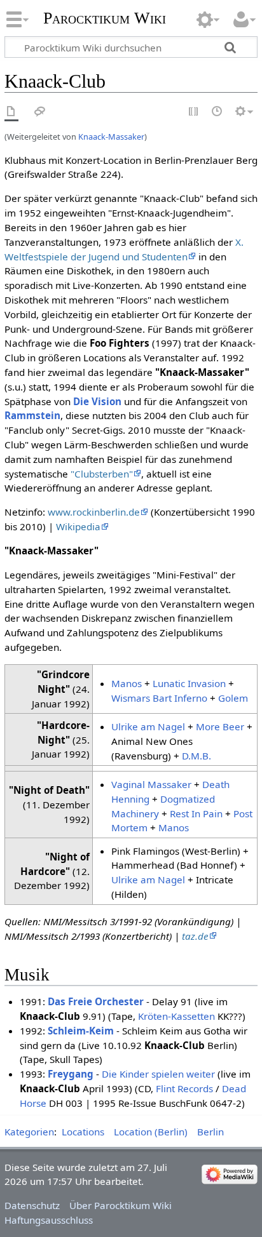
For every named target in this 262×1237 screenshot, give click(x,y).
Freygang (70, 1073)
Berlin (210, 1131)
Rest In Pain (196, 813)
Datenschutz (32, 1205)
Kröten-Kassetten (176, 1016)
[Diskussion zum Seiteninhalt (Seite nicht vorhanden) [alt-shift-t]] (40, 112)
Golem (233, 698)
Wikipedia (78, 526)
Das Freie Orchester (96, 1001)
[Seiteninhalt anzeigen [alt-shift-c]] (11, 112)
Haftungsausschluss (48, 1220)
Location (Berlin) (151, 1131)
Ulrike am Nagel (148, 726)
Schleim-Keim (81, 1030)
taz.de (195, 936)
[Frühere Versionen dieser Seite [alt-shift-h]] (217, 112)
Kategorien (29, 1131)
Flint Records (184, 1088)
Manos (126, 683)
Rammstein (32, 415)
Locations (83, 1131)
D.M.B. (196, 755)
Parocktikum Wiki (104, 17)
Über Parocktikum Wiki (120, 1205)
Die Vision (97, 401)
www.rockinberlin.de (94, 511)
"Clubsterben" (102, 473)
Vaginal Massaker (151, 784)
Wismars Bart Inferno (159, 698)
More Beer (220, 726)
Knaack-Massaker (111, 136)
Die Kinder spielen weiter (158, 1073)
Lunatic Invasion (189, 683)
